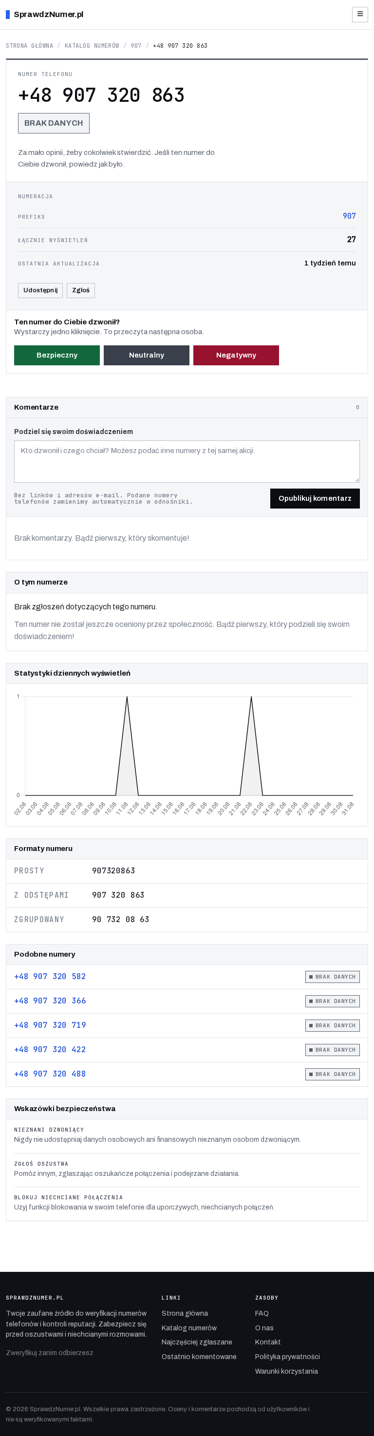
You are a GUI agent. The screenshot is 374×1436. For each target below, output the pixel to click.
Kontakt (268, 1342)
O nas (264, 1328)
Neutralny (147, 355)
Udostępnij (40, 290)
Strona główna (29, 46)
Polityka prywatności (287, 1356)
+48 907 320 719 (50, 1025)
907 (136, 46)
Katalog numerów (92, 46)
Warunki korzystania (286, 1371)
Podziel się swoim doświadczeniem (73, 431)
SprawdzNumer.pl (48, 14)
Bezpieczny (57, 355)
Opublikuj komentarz (315, 498)
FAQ (262, 1313)
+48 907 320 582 (50, 976)
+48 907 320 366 (50, 1001)
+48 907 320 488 (50, 1074)
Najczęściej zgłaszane (197, 1342)
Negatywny (236, 355)
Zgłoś (81, 290)
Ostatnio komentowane (199, 1356)
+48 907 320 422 (50, 1049)
